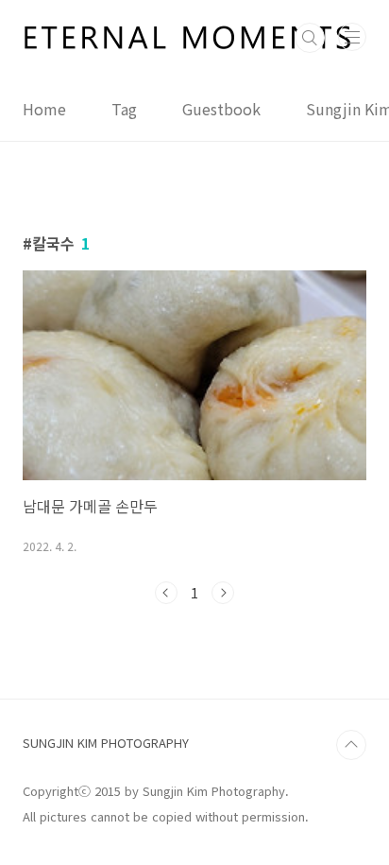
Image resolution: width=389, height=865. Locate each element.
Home (44, 108)
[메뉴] (352, 37)
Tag (124, 108)
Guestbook (221, 108)
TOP (351, 745)
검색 (310, 38)
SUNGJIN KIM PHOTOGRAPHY (106, 743)
